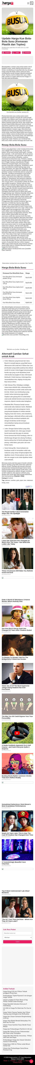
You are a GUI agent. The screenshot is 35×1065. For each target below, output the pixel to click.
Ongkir (20, 1060)
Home (5, 1060)
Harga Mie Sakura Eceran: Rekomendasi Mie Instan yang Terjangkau (16, 1032)
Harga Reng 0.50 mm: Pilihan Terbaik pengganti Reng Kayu (15, 992)
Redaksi (28, 1060)
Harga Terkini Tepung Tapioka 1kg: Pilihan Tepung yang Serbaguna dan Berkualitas (16, 1013)
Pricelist (12, 1060)
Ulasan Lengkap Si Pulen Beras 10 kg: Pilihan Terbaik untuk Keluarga (15, 1000)
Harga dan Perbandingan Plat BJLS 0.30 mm (17, 1029)
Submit (17, 941)
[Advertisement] (17, 965)
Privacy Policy (17, 1062)
